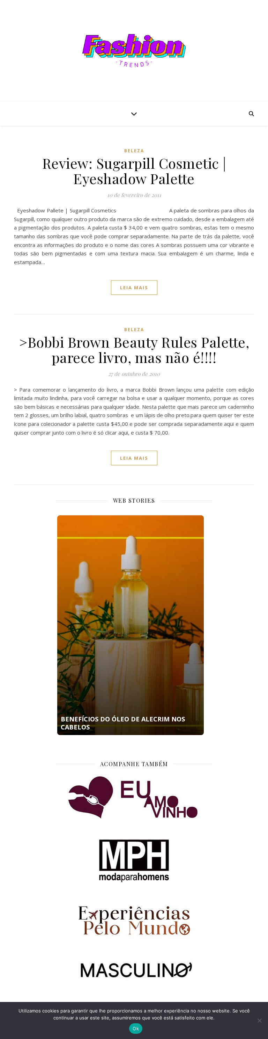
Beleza (134, 151)
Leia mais (134, 287)
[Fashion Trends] (134, 50)
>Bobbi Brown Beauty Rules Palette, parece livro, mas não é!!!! (134, 349)
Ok (136, 1028)
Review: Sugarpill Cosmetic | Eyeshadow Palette (134, 171)
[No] (259, 1020)
